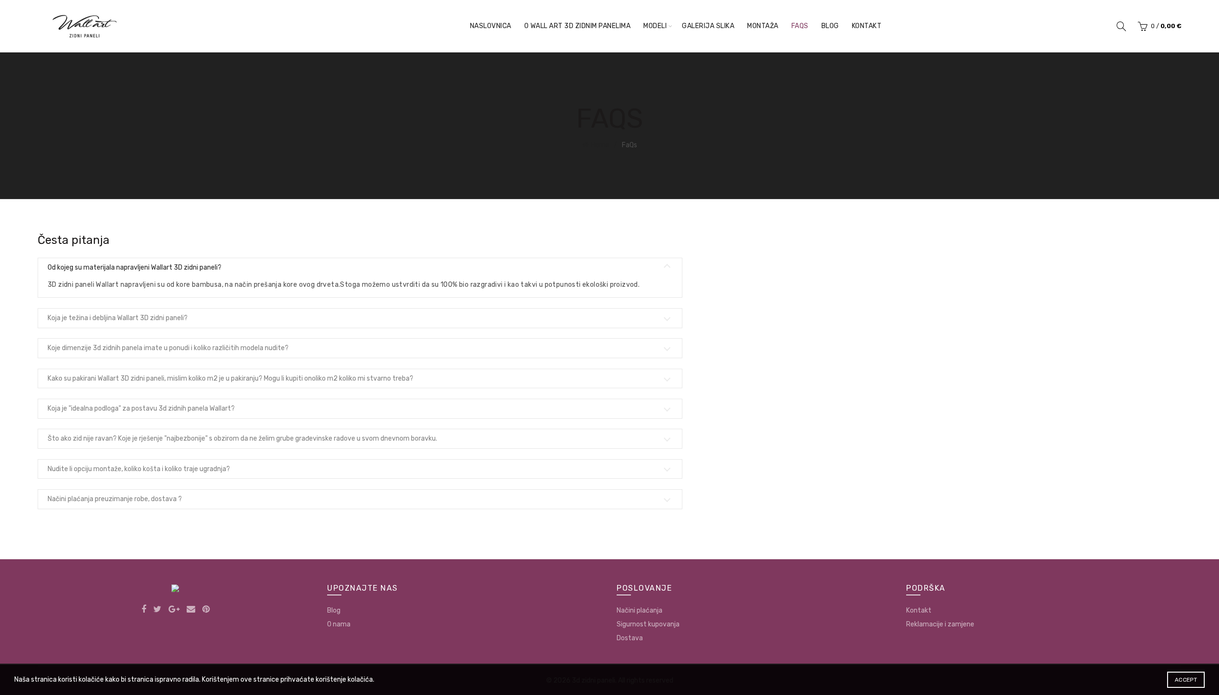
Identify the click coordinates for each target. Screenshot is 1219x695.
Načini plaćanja (639, 610)
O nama (338, 624)
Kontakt (867, 26)
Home (600, 145)
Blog (830, 26)
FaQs (800, 26)
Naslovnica (490, 26)
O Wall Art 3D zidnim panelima (577, 26)
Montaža (763, 26)
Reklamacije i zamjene (940, 624)
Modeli (655, 26)
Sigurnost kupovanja (648, 624)
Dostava (630, 638)
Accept (1186, 679)
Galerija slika (708, 26)
